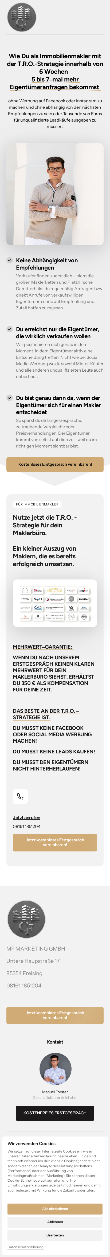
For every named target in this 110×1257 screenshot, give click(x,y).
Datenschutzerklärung (25, 1247)
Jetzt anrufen (26, 817)
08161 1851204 (27, 826)
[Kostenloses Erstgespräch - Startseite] (21, 17)
